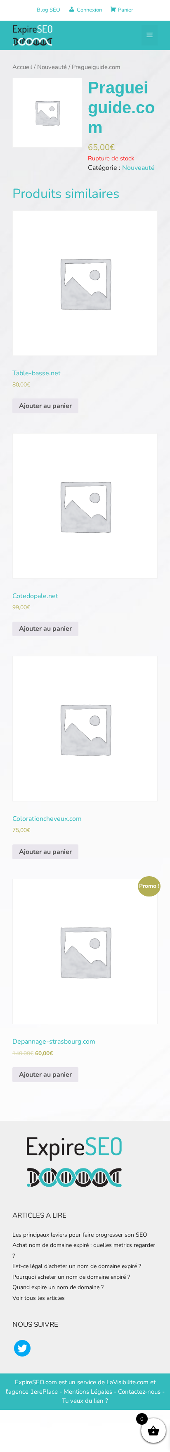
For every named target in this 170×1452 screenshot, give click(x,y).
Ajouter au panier (45, 405)
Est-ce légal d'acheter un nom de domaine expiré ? (76, 1266)
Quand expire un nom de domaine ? (58, 1287)
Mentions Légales (88, 1392)
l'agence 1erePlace (32, 1392)
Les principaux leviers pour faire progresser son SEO (79, 1235)
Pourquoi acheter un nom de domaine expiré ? (71, 1277)
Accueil (22, 67)
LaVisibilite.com (128, 1382)
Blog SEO (48, 10)
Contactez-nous (139, 1392)
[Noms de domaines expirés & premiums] (33, 34)
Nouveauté (52, 67)
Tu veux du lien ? (85, 1401)
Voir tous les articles (38, 1298)
